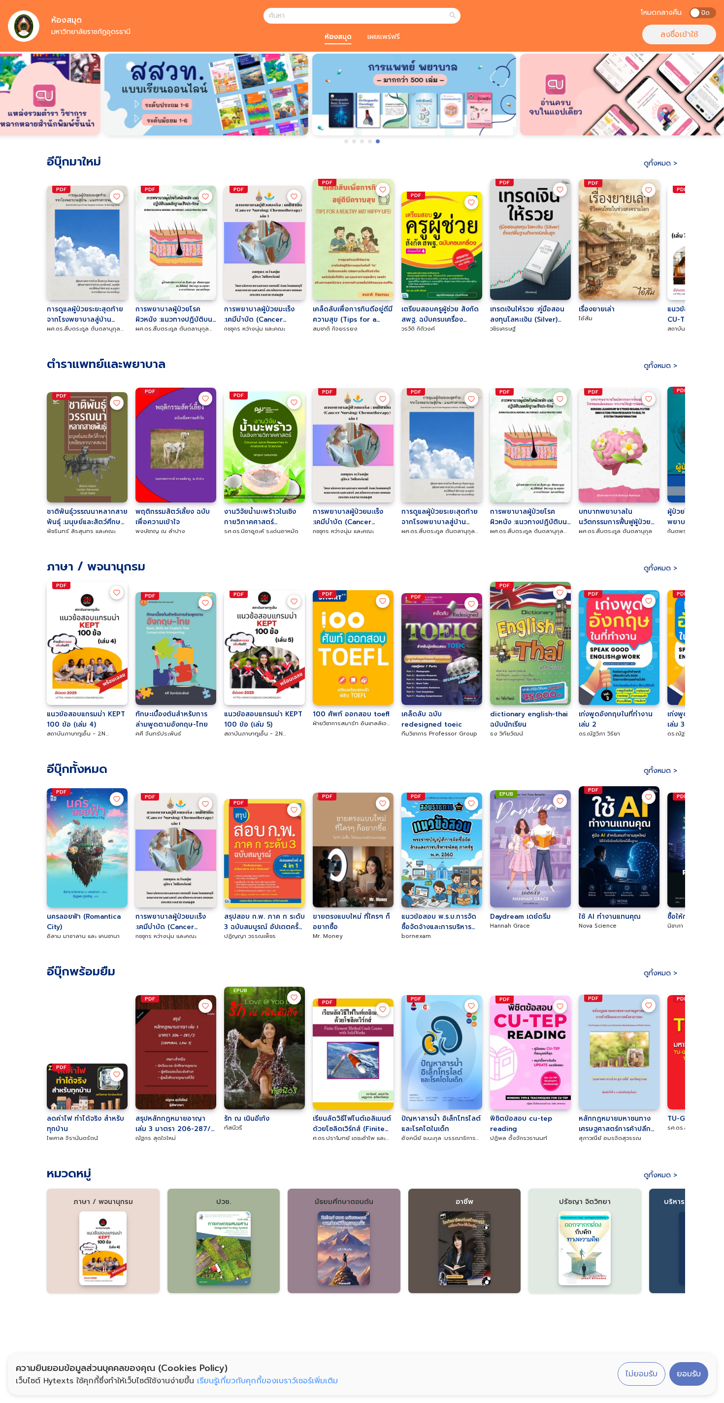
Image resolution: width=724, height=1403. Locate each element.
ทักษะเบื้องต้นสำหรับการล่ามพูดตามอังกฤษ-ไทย (171, 719)
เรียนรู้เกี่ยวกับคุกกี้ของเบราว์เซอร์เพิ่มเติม (267, 1381)
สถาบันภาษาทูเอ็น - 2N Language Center (76, 734)
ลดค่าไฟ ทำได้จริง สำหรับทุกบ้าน (85, 1123)
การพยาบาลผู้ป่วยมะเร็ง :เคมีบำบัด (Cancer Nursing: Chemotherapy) (259, 314)
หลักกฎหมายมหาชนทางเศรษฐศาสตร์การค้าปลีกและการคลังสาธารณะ (615, 1123)
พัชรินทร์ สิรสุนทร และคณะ (81, 531)
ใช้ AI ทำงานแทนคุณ (610, 916)
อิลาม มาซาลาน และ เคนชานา (83, 936)
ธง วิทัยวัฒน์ (506, 734)
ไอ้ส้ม (585, 318)
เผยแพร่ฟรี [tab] (383, 37)
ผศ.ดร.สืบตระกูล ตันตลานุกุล (615, 531)
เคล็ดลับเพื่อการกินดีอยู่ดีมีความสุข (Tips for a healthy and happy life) (353, 314)
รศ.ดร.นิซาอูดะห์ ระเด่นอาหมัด (261, 531)
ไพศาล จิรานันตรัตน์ (72, 1138)
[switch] (703, 12)
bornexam (416, 936)
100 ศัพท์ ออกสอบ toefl (351, 714)
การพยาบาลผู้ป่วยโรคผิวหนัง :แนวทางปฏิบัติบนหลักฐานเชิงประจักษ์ (173, 314)
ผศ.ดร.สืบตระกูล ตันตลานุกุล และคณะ (83, 329)
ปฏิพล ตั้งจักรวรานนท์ (518, 1138)
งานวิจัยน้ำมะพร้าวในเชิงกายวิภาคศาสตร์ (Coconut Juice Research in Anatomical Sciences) (264, 516)
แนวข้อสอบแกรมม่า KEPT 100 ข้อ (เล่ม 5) (263, 719)
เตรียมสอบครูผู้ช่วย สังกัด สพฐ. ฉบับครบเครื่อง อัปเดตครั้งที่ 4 (440, 314)
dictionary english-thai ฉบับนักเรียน (529, 719)
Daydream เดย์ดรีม (520, 916)
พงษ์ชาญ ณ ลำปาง (160, 531)
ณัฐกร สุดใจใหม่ (155, 1138)
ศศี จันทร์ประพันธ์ (158, 734)
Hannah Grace (510, 926)
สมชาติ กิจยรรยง (335, 329)
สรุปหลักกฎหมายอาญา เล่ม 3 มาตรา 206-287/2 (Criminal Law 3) (175, 1123)
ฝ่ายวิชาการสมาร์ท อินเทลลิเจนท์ (350, 723)
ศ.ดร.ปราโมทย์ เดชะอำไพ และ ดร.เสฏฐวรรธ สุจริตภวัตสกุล (349, 1138)
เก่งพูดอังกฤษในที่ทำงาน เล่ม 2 (616, 719)
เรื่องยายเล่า (597, 309)
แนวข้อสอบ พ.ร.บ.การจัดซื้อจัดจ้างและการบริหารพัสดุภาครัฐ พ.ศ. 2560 (438, 921)
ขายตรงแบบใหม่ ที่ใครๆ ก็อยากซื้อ (351, 921)
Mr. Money (328, 936)
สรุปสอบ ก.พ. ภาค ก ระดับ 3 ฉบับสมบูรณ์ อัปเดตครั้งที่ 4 (264, 921)
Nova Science (598, 926)
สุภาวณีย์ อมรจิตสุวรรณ (610, 1138)
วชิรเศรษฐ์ (503, 329)
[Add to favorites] (117, 196)
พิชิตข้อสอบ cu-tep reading (521, 1123)
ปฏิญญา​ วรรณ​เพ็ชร (250, 936)
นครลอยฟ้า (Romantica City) (84, 921)
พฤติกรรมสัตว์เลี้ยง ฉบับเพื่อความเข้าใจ (172, 516)
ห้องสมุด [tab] (338, 37)
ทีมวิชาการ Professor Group (439, 734)
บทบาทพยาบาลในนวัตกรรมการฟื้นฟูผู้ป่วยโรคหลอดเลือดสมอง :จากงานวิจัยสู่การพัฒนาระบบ (618, 516)
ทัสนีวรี (233, 1128)
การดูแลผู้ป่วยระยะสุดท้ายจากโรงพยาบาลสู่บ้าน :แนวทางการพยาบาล (85, 314)
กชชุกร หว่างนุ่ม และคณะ (254, 329)
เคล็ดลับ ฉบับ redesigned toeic (431, 719)
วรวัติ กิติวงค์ (418, 329)
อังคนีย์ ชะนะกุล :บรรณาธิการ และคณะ (438, 1138)
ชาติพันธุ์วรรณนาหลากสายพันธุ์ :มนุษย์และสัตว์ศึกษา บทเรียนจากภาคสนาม (87, 516)
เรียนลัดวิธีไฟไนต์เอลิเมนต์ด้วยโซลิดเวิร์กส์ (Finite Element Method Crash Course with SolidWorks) (352, 1123)
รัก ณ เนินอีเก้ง (246, 1118)
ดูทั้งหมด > (660, 163)
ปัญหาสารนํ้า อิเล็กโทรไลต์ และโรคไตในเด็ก (441, 1123)
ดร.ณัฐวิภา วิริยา (599, 734)
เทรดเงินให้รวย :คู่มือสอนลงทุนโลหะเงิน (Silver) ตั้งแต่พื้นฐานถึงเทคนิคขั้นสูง (528, 314)
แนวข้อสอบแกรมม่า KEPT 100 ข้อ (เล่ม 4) (86, 719)
